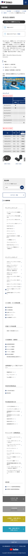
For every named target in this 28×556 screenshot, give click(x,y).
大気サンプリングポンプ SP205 (13, 284)
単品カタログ (10, 27)
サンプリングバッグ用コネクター (13, 220)
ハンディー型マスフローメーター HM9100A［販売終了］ (13, 467)
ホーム (3, 11)
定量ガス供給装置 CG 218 (12, 330)
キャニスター (10, 451)
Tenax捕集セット (10, 377)
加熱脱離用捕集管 (10, 344)
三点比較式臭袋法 (10, 390)
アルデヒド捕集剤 (10, 346)
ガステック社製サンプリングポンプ (13, 289)
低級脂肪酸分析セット (11, 424)
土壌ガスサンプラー (11, 312)
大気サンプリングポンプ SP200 (13, 286)
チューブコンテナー (11, 374)
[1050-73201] (19, 158)
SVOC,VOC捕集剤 (10, 349)
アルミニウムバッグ (11, 242)
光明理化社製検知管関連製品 (13, 489)
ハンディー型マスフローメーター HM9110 (13, 441)
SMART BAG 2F (10, 228)
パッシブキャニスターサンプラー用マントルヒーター (13, 445)
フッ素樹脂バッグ (10, 239)
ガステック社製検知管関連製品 (13, 486)
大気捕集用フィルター (11, 317)
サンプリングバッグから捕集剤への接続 (13, 213)
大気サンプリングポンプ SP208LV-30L (12, 273)
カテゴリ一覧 (14, 195)
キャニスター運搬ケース (12, 460)
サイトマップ (14, 546)
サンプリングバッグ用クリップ (13, 223)
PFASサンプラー (10, 315)
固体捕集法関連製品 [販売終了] (13, 356)
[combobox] (14, 187)
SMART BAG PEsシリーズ (12, 244)
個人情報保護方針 (6, 546)
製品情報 (9, 11)
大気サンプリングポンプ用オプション (13, 277)
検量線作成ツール (10, 372)
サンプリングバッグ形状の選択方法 (13, 216)
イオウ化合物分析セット (12, 406)
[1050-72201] (8, 158)
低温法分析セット (10, 419)
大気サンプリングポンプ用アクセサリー (13, 280)
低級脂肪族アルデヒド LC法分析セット (13, 415)
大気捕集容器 (10, 310)
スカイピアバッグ (10, 233)
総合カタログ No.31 (13, 34)
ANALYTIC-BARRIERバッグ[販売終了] (13, 236)
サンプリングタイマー (11, 448)
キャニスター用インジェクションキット (13, 454)
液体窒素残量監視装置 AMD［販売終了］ (14, 463)
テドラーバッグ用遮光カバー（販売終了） (13, 247)
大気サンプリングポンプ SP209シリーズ (13, 262)
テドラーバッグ (10, 231)
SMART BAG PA (10, 226)
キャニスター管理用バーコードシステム (13, 457)
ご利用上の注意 (22, 546)
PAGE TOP (14, 542)
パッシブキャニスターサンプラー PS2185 (13, 437)
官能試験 (9, 393)
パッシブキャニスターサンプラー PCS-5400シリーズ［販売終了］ (13, 472)
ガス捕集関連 (16, 11)
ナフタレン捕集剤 (10, 351)
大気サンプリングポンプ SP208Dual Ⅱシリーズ (12, 266)
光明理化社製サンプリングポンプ (13, 293)
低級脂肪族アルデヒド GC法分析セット (13, 412)
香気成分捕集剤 (10, 354)
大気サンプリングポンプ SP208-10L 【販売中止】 (12, 269)
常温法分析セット (10, 421)
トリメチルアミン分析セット (13, 409)
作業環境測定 (10, 307)
